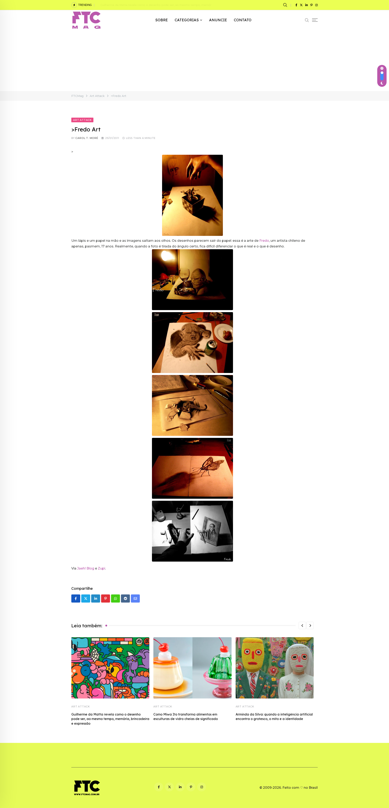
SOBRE (161, 20)
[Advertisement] (194, 60)
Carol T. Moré (86, 138)
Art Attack (80, 706)
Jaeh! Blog (85, 568)
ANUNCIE (218, 20)
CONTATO (242, 20)
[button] (302, 625)
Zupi (101, 568)
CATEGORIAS (187, 20)
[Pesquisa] (285, 5)
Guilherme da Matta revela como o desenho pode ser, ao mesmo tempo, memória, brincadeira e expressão (174, 4)
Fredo (264, 241)
